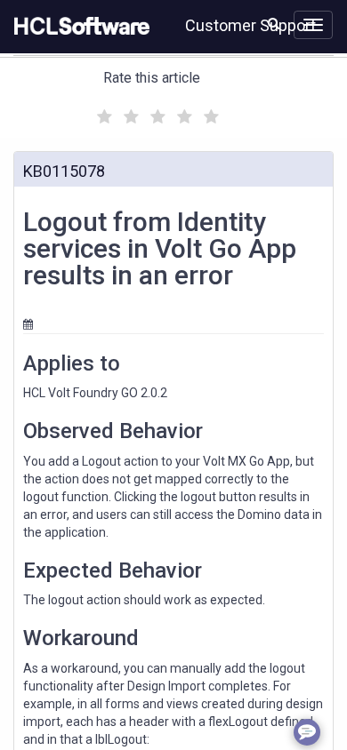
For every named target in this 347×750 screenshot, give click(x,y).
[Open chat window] (307, 732)
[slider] (156, 114)
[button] (273, 23)
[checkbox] (102, 112)
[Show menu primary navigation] (313, 25)
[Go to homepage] (78, 26)
